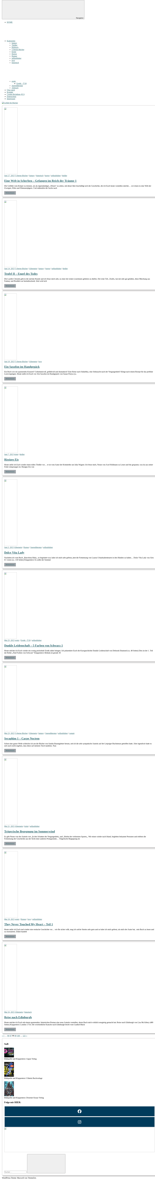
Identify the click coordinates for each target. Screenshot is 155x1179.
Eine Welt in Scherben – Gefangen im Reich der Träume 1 (40, 180)
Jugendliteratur (17, 86)
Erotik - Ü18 (25, 640)
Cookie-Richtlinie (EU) (16, 94)
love (13, 60)
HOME (10, 22)
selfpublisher (16, 58)
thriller (64, 176)
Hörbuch (15, 47)
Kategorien (11, 41)
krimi (16, 454)
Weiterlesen (10, 193)
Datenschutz (11, 97)
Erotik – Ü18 (21, 83)
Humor (14, 56)
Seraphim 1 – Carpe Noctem (21, 738)
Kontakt (10, 92)
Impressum (11, 99)
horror (47, 176)
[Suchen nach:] (15, 1172)
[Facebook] (79, 1111)
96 (8, 1036)
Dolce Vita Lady (14, 552)
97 (11, 1036)
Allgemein (33, 269)
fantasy (14, 43)
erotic (14, 81)
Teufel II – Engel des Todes (21, 273)
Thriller (14, 45)
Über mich (11, 90)
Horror (14, 54)
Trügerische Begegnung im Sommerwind (29, 831)
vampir (71, 733)
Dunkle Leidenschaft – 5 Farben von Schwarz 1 (33, 645)
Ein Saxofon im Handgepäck (22, 366)
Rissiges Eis (11, 459)
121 (24, 1036)
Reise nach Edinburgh (18, 1017)
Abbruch (15, 88)
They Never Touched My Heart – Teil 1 (28, 924)
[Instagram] (79, 1122)
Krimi (14, 52)
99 (15, 1036)
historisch (15, 63)
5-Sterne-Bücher (18, 50)
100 (18, 1036)
